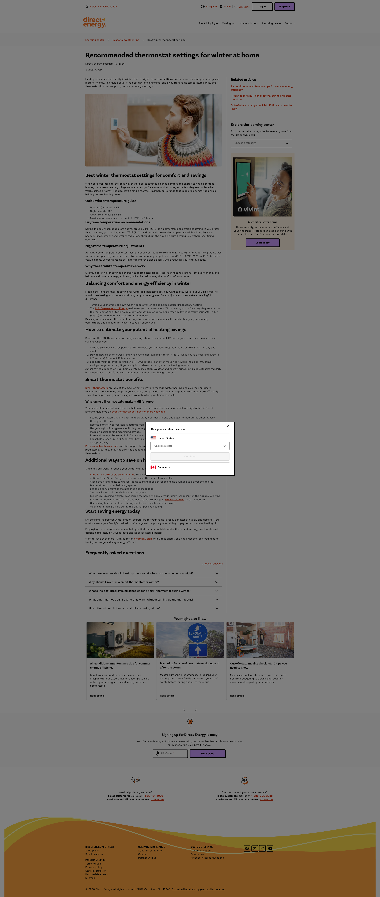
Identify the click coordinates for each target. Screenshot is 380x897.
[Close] (228, 425)
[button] (163, 467)
